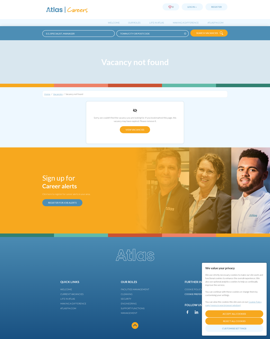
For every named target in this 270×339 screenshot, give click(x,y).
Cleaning (126, 294)
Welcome (114, 22)
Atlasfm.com (215, 22)
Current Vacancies (72, 294)
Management (129, 313)
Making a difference (186, 22)
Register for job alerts (62, 202)
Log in (191, 6)
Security (126, 298)
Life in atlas (67, 298)
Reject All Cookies (234, 321)
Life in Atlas (156, 22)
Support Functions (133, 308)
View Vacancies (135, 129)
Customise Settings (234, 328)
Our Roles (134, 22)
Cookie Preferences (197, 294)
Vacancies (58, 94)
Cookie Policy (193, 289)
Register (216, 6)
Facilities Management (135, 289)
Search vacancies (207, 33)
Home (47, 94)
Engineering (129, 303)
